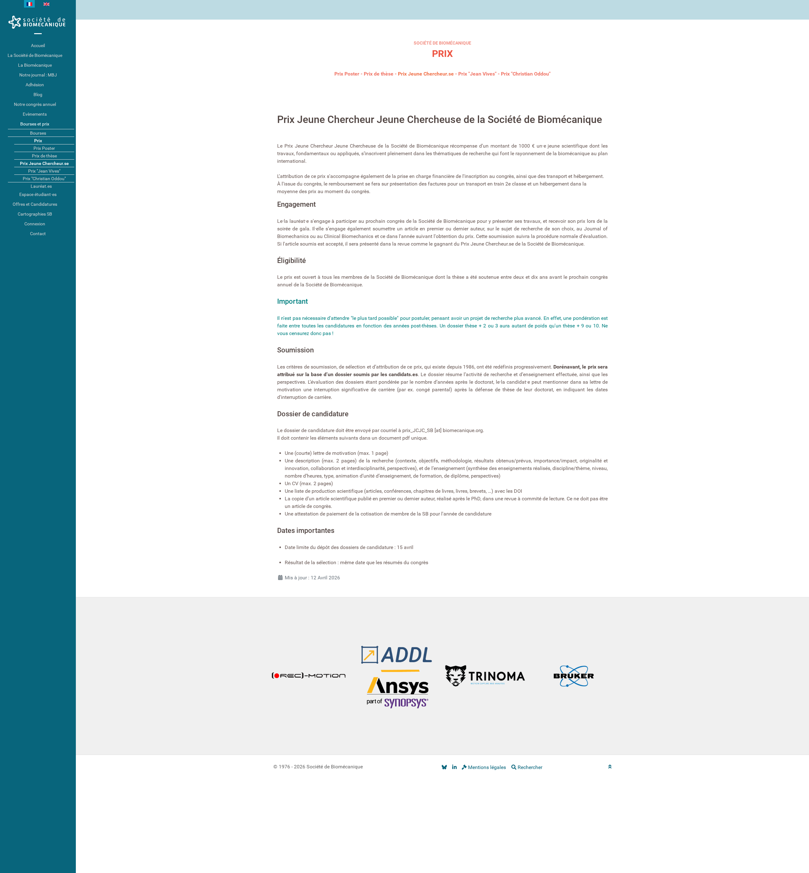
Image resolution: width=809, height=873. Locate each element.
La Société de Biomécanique (35, 55)
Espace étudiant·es (38, 194)
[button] (71, 55)
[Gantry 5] (38, 22)
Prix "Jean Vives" (477, 74)
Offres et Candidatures (35, 204)
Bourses (38, 133)
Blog (37, 94)
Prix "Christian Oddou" (525, 74)
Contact (38, 233)
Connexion (34, 223)
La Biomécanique (35, 65)
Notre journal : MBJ (38, 74)
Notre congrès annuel (35, 104)
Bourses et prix (34, 123)
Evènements (35, 114)
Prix (38, 140)
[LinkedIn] (454, 767)
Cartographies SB (35, 214)
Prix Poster (346, 74)
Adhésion (35, 84)
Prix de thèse (378, 74)
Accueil (38, 45)
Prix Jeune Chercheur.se (426, 74)
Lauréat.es (41, 186)
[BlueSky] (444, 767)
